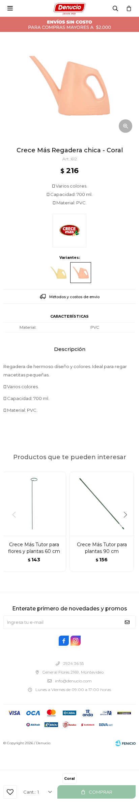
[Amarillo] (58, 273)
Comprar (100, 792)
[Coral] (81, 273)
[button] (127, 528)
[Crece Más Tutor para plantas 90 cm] (102, 504)
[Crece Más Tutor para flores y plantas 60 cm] (34, 504)
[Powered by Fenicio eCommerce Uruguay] (125, 743)
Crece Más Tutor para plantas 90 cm (102, 548)
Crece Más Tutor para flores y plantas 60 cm (34, 548)
